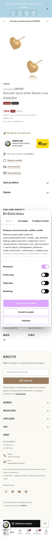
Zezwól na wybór (26, 312)
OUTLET (19, 89)
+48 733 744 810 (13, 457)
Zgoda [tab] (8, 221)
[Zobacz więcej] (47, 21)
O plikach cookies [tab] (40, 221)
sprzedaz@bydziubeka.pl (16, 463)
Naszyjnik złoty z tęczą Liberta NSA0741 (37, 326)
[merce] (24, 505)
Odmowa (26, 320)
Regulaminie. (21, 394)
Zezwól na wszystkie (26, 303)
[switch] (45, 275)
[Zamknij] (47, 8)
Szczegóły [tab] (23, 221)
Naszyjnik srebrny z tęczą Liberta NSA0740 (13, 326)
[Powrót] (4, 21)
